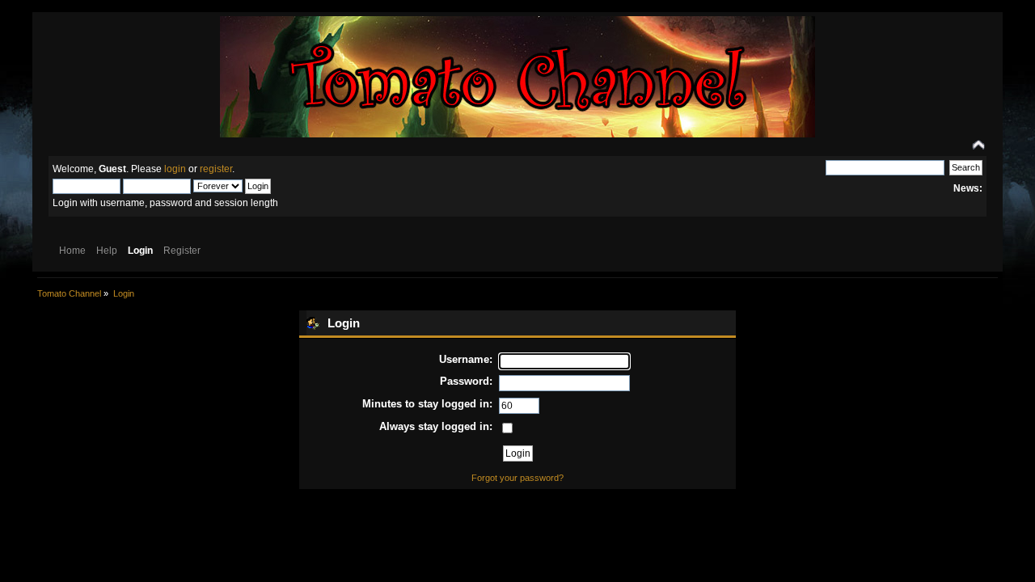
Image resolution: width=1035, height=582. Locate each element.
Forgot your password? (517, 478)
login (175, 169)
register (216, 169)
